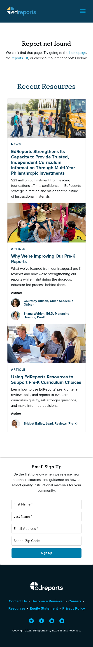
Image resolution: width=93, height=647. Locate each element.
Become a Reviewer (47, 601)
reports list (20, 58)
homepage (77, 52)
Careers (74, 601)
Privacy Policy (73, 608)
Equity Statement (44, 608)
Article (18, 249)
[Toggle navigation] (82, 11)
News (16, 144)
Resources (17, 608)
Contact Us (18, 601)
